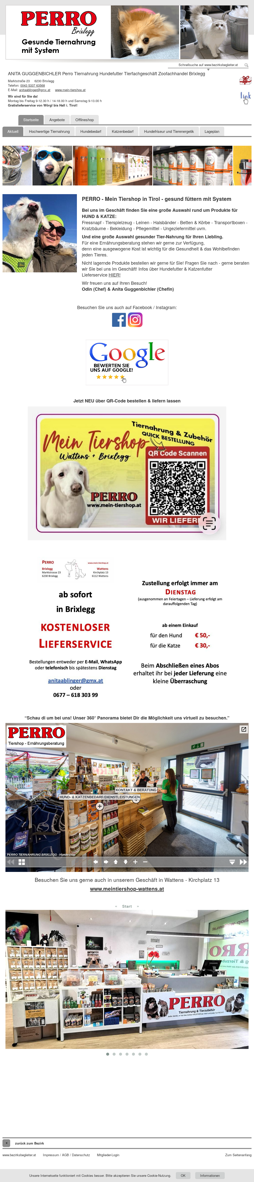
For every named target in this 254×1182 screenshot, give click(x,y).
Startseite (31, 119)
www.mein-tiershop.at (70, 89)
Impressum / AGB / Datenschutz (66, 1155)
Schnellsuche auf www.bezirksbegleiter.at (208, 65)
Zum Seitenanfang (238, 1155)
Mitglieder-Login (108, 1155)
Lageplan (212, 131)
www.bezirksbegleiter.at (19, 1155)
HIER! (115, 274)
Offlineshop (84, 119)
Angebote (57, 119)
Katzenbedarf (122, 131)
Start (127, 906)
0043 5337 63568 (32, 85)
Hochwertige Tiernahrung (49, 131)
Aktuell (12, 131)
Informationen (210, 1175)
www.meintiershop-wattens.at (127, 888)
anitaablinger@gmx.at (34, 89)
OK (183, 1175)
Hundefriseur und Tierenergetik (169, 131)
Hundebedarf (90, 131)
